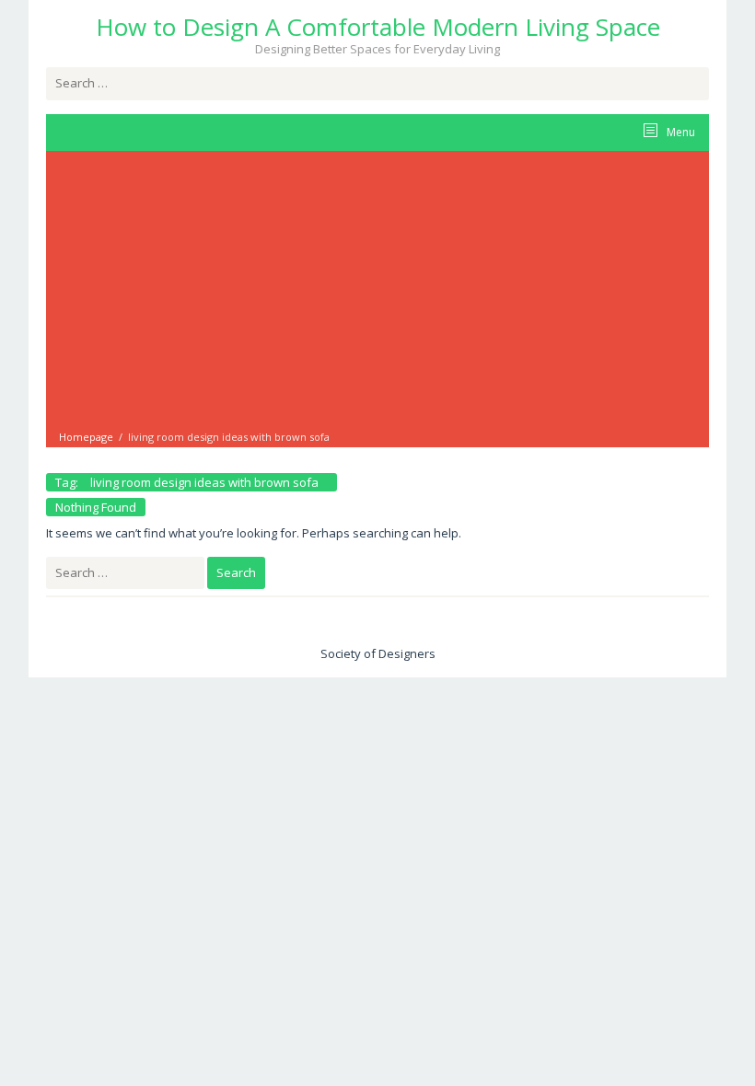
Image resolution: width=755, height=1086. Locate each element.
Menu (679, 132)
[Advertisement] (377, 292)
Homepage (86, 437)
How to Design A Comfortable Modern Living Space (378, 26)
